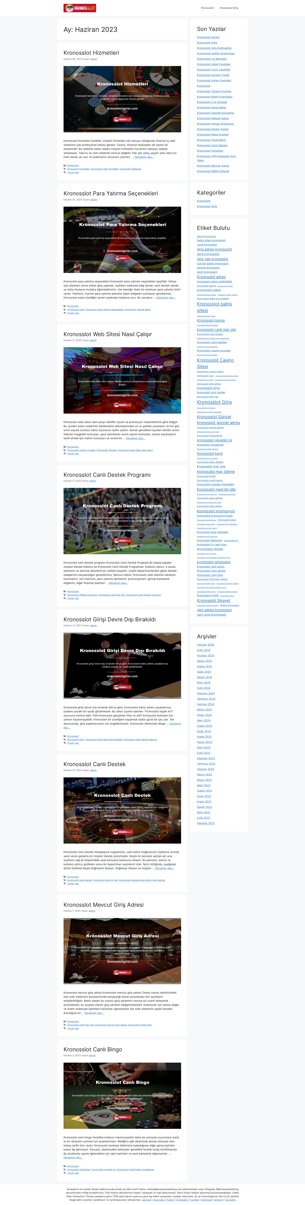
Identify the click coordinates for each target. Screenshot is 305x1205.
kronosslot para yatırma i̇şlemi (209, 502)
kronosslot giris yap (207, 396)
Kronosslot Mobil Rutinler (213, 134)
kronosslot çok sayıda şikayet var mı (211, 588)
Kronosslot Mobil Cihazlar (213, 171)
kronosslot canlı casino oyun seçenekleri (213, 338)
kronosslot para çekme (209, 506)
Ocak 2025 (204, 671)
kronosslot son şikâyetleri (227, 524)
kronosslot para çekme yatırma (140, 739)
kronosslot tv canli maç (212, 544)
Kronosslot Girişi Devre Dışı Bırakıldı (110, 619)
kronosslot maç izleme (216, 471)
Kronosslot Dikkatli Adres (213, 118)
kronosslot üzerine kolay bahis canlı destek (142, 880)
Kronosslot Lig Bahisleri (212, 58)
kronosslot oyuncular (227, 494)
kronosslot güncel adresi (210, 427)
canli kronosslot (207, 244)
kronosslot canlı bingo (79, 1169)
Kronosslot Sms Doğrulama (214, 48)
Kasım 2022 (204, 807)
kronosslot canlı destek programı (143, 595)
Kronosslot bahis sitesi (214, 307)
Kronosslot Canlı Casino (210, 334)
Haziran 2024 (205, 704)
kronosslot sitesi (227, 519)
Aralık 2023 (204, 736)
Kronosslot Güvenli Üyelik (213, 75)
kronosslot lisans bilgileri (210, 462)
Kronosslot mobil (206, 476)
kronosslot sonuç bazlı (206, 524)
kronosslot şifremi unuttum (207, 605)
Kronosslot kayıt (210, 453)
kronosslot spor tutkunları (207, 536)
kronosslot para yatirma (210, 498)
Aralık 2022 (204, 801)
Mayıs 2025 (204, 661)
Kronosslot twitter (210, 549)
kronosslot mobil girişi (140, 1024)
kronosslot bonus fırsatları (207, 325)
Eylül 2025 (203, 650)
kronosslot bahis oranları (228, 295)
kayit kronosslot (207, 272)
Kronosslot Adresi (208, 37)
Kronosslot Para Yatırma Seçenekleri (111, 193)
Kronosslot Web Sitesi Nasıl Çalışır (108, 334)
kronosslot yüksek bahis (138, 309)
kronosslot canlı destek (79, 880)
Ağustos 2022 (206, 823)
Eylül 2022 (203, 817)
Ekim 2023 (203, 747)
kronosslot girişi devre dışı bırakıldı (103, 739)
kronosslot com (205, 375)
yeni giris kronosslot (211, 615)
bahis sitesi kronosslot (211, 240)
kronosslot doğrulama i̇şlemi (227, 376)
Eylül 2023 (203, 752)
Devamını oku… (144, 157)
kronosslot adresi (206, 285)
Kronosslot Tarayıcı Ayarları (214, 91)
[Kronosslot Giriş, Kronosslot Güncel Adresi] (80, 7)
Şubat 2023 (204, 790)
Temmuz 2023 (206, 763)
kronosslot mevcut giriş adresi (111, 1024)
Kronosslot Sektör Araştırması (216, 53)
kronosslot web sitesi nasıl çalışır (135, 450)
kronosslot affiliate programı (82, 595)
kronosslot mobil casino (210, 480)
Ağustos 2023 (206, 758)
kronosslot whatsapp (213, 562)
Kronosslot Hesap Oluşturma (215, 123)
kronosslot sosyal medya (207, 528)
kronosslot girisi (208, 388)
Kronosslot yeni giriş (210, 575)
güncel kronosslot (208, 267)
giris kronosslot (208, 254)
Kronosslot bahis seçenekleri (213, 298)
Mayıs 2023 (204, 774)
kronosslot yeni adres (210, 566)
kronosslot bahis (209, 290)
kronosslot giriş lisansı (206, 408)
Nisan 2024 (204, 715)
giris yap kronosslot (212, 259)
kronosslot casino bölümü (207, 347)
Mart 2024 (203, 720)
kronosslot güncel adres (218, 422)
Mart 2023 (203, 785)
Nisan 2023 (204, 780)
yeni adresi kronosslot (214, 610)
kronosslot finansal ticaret (225, 380)
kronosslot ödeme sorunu (227, 592)
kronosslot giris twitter (211, 392)
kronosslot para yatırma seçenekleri (104, 309)
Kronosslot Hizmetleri (91, 52)
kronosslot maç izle (211, 466)
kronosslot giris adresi (209, 383)
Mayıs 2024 (204, 709)
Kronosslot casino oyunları (81, 450)
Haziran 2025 (205, 655)
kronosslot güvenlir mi (103, 1169)
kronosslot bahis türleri (206, 316)
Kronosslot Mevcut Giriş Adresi (104, 904)
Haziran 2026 (205, 644)
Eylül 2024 (203, 688)
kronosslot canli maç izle (111, 595)
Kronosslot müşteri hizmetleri (215, 484)
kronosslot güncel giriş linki (208, 432)
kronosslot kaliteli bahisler (207, 449)
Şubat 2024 (204, 725)
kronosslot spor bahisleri (212, 532)
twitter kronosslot (229, 605)
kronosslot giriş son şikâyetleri (209, 412)
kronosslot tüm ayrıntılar (207, 554)
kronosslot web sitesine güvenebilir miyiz (213, 558)
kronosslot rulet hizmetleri (105, 169)
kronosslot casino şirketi (210, 371)
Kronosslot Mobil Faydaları (214, 64)
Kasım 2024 (204, 677)
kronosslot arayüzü (225, 286)
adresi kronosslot (206, 236)
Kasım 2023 (204, 742)
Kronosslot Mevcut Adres (213, 165)
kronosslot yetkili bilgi (206, 584)
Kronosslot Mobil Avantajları (214, 96)
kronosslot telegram (130, 169)
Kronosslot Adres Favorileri (214, 80)
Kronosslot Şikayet (107, 450)
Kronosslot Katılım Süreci (213, 129)
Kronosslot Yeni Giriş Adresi (212, 579)
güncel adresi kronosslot (212, 263)
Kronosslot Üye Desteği (212, 102)
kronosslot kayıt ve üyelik (207, 458)
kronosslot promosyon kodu (215, 515)
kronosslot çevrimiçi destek (228, 584)
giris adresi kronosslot (214, 249)
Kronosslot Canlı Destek (95, 764)
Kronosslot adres (211, 277)
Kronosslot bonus (211, 320)
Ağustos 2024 (206, 693)
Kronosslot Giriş (229, 7)
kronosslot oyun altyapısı (207, 494)
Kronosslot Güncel (214, 416)
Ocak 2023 (204, 796)
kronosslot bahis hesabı (206, 295)
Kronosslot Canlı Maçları (212, 145)
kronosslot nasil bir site (105, 880)
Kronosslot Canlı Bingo (93, 1049)
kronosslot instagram (210, 444)
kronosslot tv (231, 540)
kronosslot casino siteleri (207, 355)
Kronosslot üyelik (208, 595)
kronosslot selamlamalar (207, 520)
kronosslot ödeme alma (206, 592)
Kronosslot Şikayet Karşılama (215, 113)
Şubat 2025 (204, 666)
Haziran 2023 (205, 769)
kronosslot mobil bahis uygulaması (135, 1169)
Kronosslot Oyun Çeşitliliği (213, 69)
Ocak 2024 (204, 731)
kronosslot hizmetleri (78, 169)
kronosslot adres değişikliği (214, 281)
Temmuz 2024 (206, 698)
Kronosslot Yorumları (210, 150)
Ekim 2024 (203, 682)
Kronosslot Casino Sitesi (215, 363)
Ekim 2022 (203, 812)
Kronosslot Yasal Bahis (211, 140)
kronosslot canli (75, 309)
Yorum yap (73, 172)
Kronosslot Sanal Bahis (211, 107)
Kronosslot (207, 7)
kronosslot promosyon (216, 511)
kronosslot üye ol (227, 596)
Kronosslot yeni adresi (211, 570)
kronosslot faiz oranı (205, 380)
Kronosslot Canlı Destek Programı (107, 474)
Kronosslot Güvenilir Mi (209, 435)
